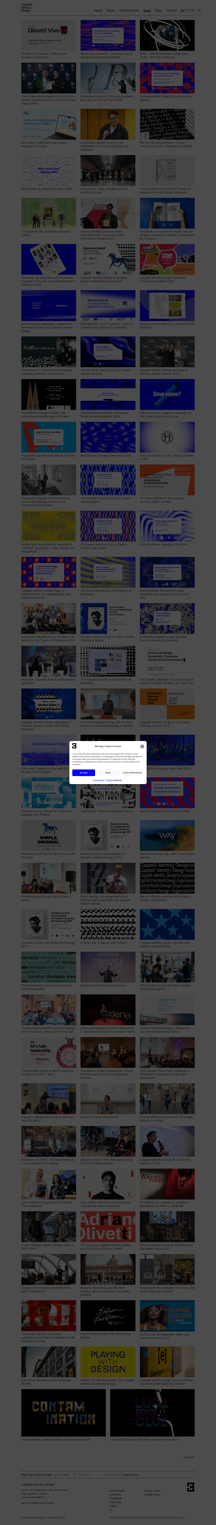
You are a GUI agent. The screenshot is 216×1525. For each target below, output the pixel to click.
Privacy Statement (114, 780)
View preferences (132, 772)
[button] (142, 746)
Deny (108, 772)
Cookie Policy (99, 780)
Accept (83, 772)
